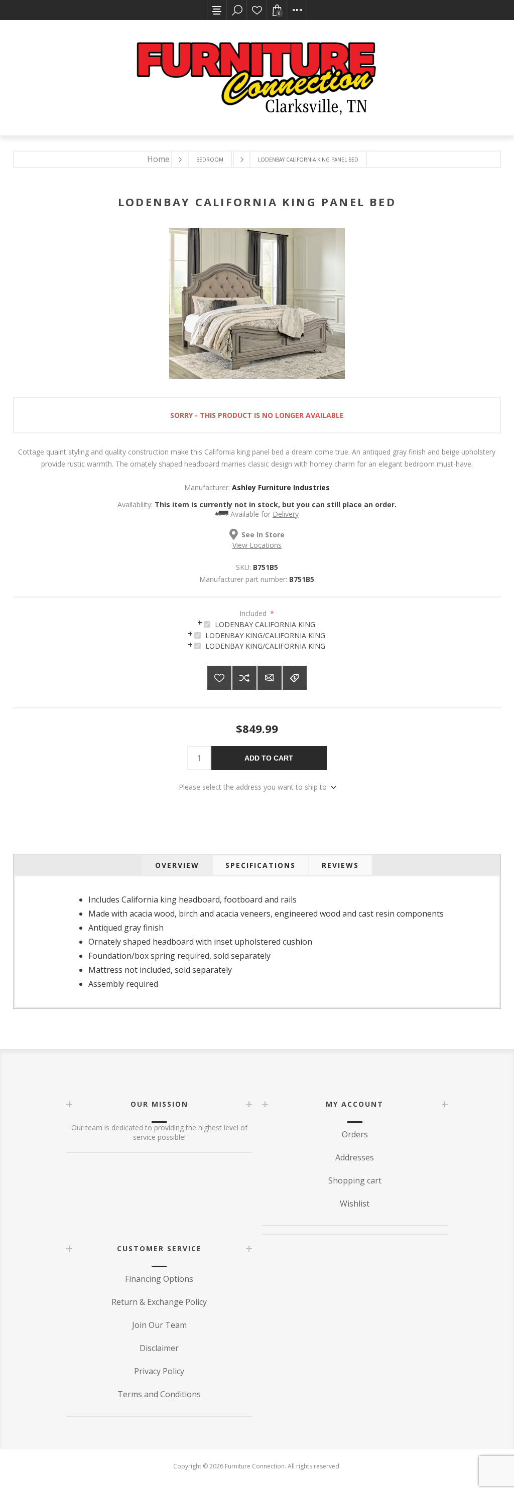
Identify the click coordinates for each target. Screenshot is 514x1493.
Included (254, 613)
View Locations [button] (257, 545)
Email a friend (270, 678)
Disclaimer (159, 1348)
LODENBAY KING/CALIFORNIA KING (265, 635)
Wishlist (257, 10)
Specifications (260, 865)
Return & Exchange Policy (159, 1301)
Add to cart (268, 758)
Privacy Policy (159, 1371)
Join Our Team (159, 1324)
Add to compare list (244, 678)
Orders (355, 1134)
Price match (295, 678)
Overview (177, 865)
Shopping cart (354, 1180)
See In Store (263, 534)
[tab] (257, 623)
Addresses (354, 1157)
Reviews (340, 865)
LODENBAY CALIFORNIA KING (265, 624)
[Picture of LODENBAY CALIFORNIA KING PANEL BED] (257, 376)
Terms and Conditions (159, 1394)
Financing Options (159, 1278)
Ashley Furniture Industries (281, 487)
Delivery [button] (286, 514)
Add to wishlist (219, 678)
